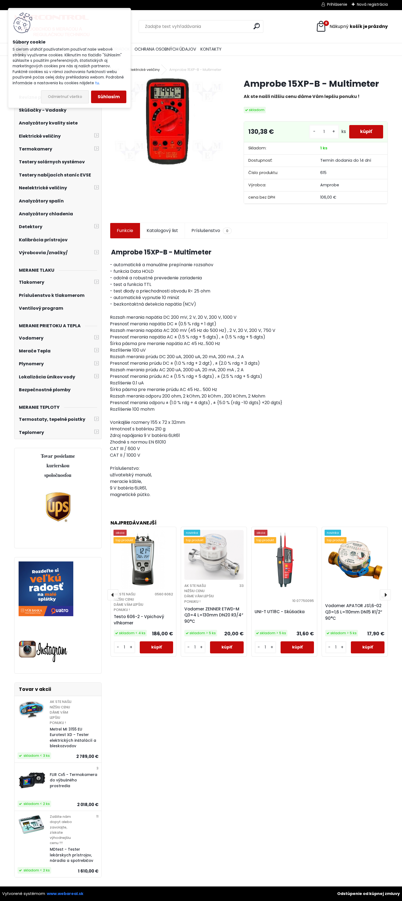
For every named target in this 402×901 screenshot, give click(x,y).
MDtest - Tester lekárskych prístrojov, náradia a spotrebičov (71, 855)
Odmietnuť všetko (65, 96)
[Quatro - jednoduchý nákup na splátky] (46, 564)
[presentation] (112, 594)
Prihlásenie (337, 4)
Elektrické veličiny (144, 69)
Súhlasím (109, 97)
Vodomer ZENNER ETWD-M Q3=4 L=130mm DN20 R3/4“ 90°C (213, 615)
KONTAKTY (211, 49)
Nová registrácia (372, 4)
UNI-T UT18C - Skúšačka (280, 612)
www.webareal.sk (65, 893)
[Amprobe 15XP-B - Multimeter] (168, 121)
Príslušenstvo (209, 230)
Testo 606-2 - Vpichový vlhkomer (139, 620)
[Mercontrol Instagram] (43, 641)
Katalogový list (162, 230)
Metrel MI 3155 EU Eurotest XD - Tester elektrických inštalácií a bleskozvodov (73, 738)
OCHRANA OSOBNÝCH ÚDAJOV (165, 49)
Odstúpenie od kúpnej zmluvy (368, 893)
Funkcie (125, 230)
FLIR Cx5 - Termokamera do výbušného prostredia (73, 780)
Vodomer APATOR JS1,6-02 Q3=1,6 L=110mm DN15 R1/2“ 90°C (353, 612)
